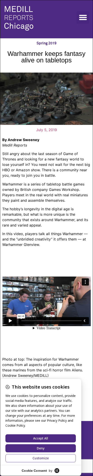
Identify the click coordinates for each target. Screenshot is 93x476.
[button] (83, 17)
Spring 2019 (46, 43)
